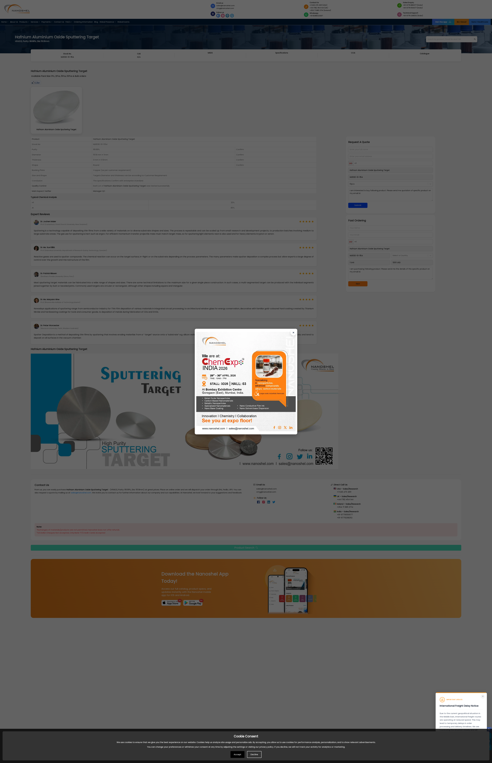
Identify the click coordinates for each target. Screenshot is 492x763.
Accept (237, 754)
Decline (254, 754)
